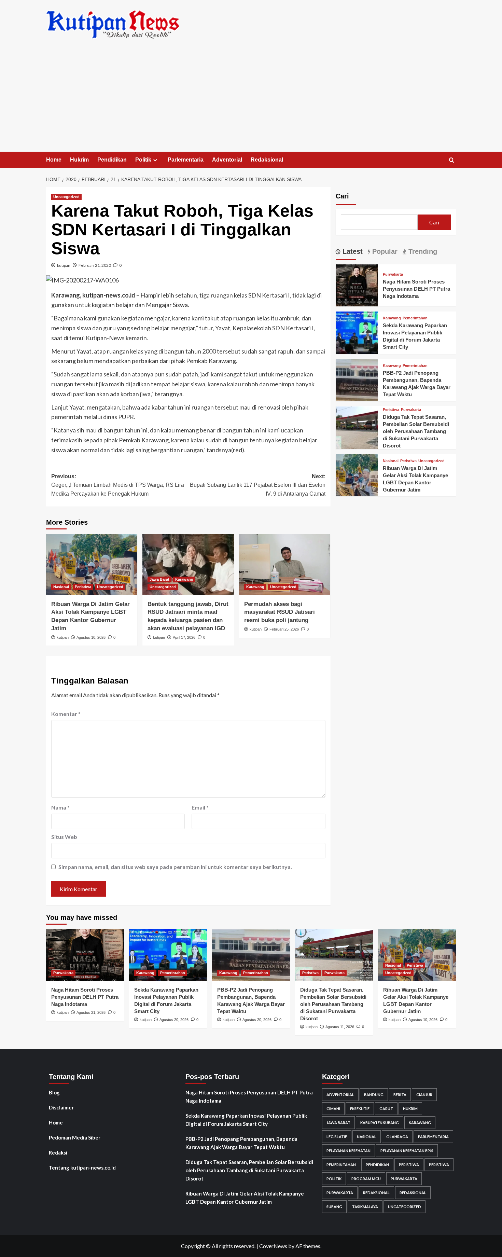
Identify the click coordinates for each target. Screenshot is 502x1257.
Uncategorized (66, 197)
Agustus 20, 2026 (174, 1020)
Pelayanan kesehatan (348, 1150)
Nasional (61, 587)
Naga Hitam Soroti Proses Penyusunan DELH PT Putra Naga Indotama (416, 289)
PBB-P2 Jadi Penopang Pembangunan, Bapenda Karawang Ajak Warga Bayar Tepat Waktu (241, 1143)
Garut (386, 1108)
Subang (334, 1206)
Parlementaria (186, 160)
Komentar (66, 713)
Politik (143, 160)
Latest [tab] (351, 251)
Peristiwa (83, 587)
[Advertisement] (251, 100)
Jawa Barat (159, 579)
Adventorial (227, 160)
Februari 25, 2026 (284, 629)
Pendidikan (112, 160)
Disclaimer (61, 1107)
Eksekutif (359, 1108)
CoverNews (273, 1246)
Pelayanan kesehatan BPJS (406, 1150)
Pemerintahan (415, 318)
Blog (54, 1092)
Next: (257, 485)
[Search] (451, 160)
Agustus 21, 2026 (91, 1012)
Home (53, 160)
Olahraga (397, 1136)
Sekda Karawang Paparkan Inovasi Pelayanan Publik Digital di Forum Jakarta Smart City (246, 1120)
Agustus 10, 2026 (91, 637)
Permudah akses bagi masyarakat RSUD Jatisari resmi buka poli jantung (279, 612)
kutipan (63, 265)
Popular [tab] (384, 251)
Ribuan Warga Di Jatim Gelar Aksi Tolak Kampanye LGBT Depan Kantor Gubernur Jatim (244, 1197)
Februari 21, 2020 (95, 265)
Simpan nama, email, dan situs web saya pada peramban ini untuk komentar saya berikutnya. (175, 867)
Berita (399, 1094)
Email (200, 807)
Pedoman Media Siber (74, 1137)
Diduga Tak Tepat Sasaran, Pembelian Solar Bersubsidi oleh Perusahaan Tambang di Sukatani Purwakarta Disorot (416, 431)
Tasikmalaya (365, 1206)
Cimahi (333, 1108)
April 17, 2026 (184, 637)
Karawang (184, 579)
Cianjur (424, 1094)
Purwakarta (393, 275)
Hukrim (79, 160)
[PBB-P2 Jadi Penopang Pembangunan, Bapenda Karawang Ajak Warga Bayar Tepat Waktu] (357, 379)
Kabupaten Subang (379, 1122)
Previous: (117, 485)
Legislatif (336, 1136)
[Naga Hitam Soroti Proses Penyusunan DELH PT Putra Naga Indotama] (357, 284)
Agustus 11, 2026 (339, 1027)
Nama (60, 807)
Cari (342, 196)
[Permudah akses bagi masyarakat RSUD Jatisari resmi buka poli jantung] (284, 564)
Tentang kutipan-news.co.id (82, 1167)
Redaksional (267, 160)
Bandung (374, 1094)
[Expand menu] (155, 160)
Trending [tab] (421, 251)
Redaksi (58, 1152)
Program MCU (366, 1178)
